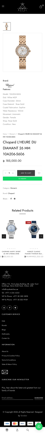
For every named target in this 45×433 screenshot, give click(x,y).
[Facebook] (11, 199)
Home (5, 134)
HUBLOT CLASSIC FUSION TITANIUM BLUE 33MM (34, 254)
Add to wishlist (39, 173)
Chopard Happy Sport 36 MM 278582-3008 (11, 253)
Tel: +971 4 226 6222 (10, 292)
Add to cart (26, 173)
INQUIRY (23, 179)
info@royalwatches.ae (10, 289)
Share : (5, 199)
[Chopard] (10, 84)
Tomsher (24, 415)
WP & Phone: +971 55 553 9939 (15, 299)
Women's (12, 134)
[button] (41, 7)
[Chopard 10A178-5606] (6, 26)
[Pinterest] (14, 199)
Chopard (11, 193)
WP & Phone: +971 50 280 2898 (15, 296)
